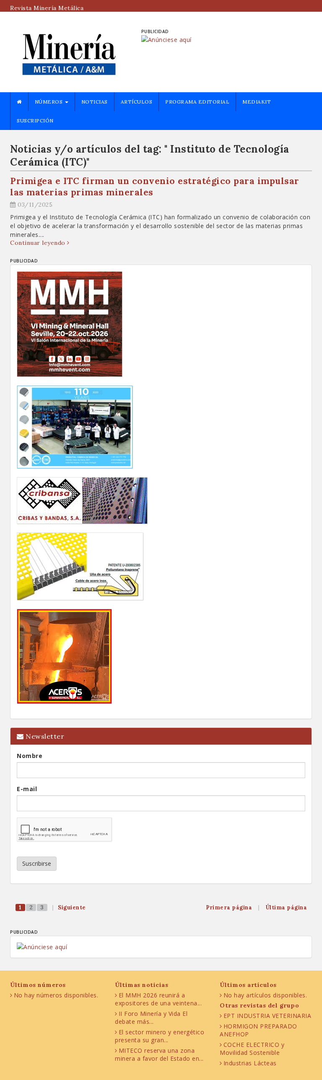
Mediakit (256, 102)
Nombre (29, 756)
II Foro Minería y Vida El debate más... (151, 1017)
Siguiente (72, 907)
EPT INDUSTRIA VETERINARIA (267, 1016)
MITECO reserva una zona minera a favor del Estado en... (159, 1054)
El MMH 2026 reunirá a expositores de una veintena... (158, 999)
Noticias (94, 102)
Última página (286, 907)
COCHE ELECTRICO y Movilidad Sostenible (252, 1049)
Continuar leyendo (38, 243)
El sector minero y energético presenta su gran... (159, 1036)
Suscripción (35, 120)
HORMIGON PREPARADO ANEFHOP (258, 1030)
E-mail (27, 789)
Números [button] (49, 102)
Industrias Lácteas (250, 1063)
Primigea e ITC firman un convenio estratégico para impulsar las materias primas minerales (154, 186)
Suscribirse (36, 863)
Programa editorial (197, 102)
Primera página (229, 907)
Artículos (137, 102)
